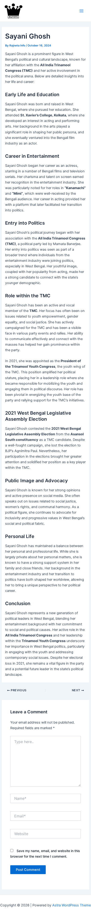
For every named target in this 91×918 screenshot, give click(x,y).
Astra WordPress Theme (71, 905)
